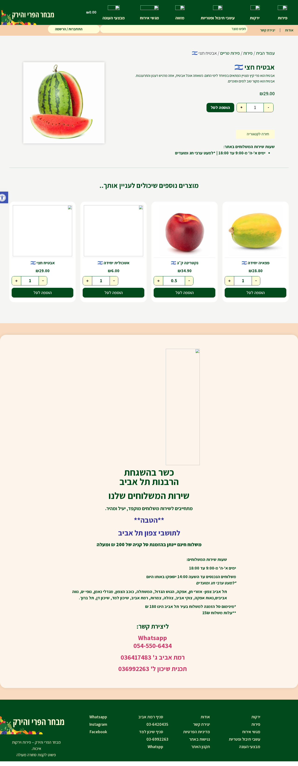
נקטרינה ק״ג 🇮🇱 (184, 262)
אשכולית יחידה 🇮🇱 (113, 262)
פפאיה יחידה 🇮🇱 (255, 262)
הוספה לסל (220, 107)
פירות (248, 53)
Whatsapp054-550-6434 (152, 641)
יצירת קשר (267, 30)
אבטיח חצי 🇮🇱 (42, 262)
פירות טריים (230, 53)
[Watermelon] (64, 102)
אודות (289, 30)
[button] (4, 197)
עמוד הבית (265, 53)
